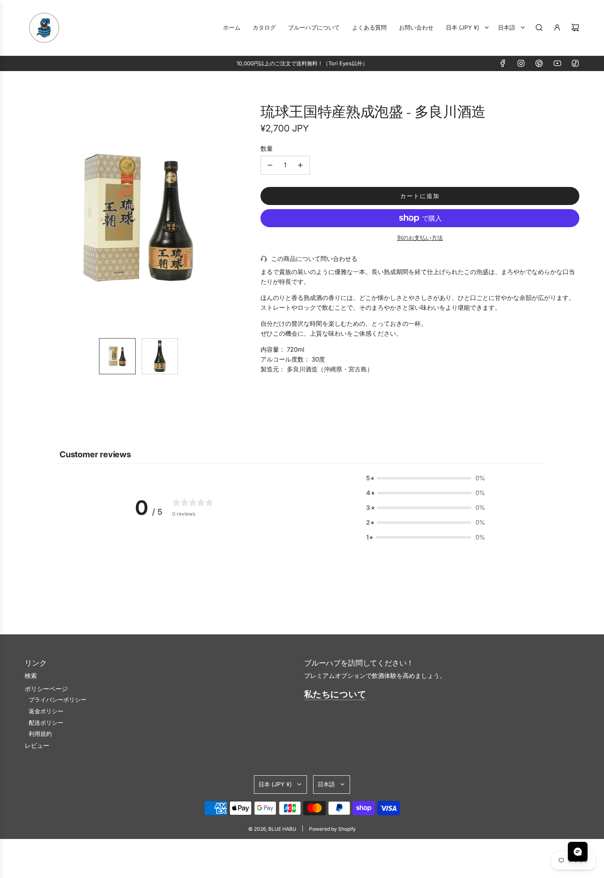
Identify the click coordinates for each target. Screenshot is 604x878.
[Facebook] (503, 63)
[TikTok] (575, 63)
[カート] (575, 27)
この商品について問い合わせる (314, 259)
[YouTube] (557, 63)
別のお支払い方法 (420, 237)
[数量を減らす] (270, 165)
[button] (35, 217)
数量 (267, 148)
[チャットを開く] (578, 852)
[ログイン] (557, 27)
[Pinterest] (539, 63)
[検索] (539, 27)
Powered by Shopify (332, 829)
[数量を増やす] (300, 165)
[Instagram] (521, 63)
